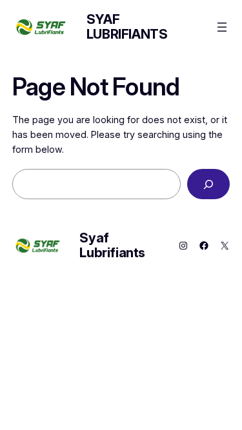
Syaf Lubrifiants (127, 27)
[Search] (208, 184)
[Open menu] (222, 27)
